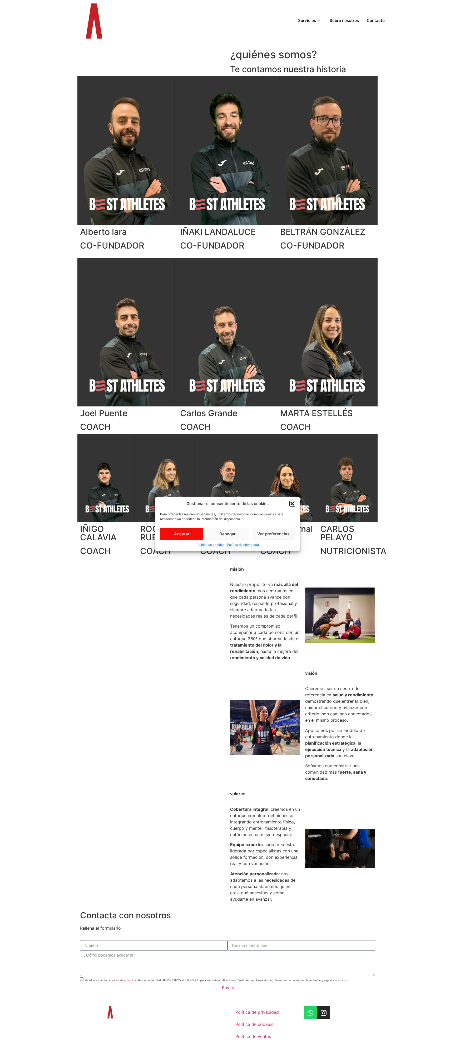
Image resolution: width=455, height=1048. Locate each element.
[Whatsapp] (310, 1012)
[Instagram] (323, 1012)
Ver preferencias (273, 533)
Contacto (376, 20)
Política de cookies (210, 545)
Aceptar (182, 533)
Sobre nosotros (344, 20)
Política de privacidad (243, 545)
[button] (292, 503)
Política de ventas (253, 1036)
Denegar (227, 533)
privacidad (130, 980)
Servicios (307, 20)
